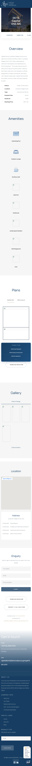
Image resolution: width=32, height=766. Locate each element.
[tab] (16, 401)
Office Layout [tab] (21, 300)
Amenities (20, 35)
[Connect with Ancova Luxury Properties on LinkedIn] (17, 762)
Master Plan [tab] (10, 300)
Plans (29, 35)
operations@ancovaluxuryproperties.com (16, 621)
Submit (16, 589)
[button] (16, 364)
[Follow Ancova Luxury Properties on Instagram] (14, 762)
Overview (10, 35)
